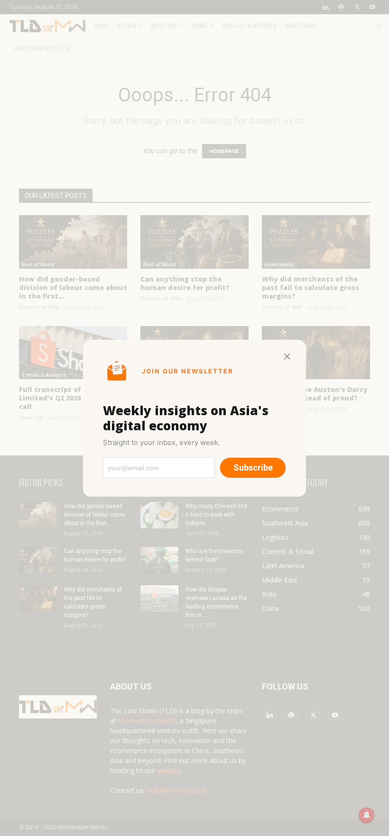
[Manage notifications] (366, 815)
